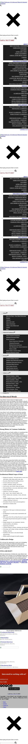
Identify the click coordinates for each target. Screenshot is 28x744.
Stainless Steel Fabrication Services (19, 90)
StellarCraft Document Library (20, 126)
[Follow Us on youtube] (11, 686)
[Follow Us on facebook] (1, 686)
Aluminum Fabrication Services (21, 94)
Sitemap (5, 703)
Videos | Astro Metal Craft (18, 55)
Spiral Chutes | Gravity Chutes (20, 81)
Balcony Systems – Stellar (18, 106)
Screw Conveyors (20, 67)
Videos (4, 707)
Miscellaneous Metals (9, 667)
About (25, 44)
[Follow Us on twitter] (8, 686)
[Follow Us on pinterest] (6, 686)
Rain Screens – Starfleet (19, 120)
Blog (25, 59)
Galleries (23, 49)
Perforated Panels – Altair (18, 118)
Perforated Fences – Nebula (18, 122)
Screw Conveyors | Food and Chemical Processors (19, 69)
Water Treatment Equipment (18, 63)
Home (4, 702)
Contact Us (24, 129)
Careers (24, 57)
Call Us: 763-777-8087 (7, 40)
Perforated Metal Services (18, 97)
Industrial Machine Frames (18, 84)
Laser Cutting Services (19, 99)
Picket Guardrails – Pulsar (18, 112)
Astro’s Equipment (21, 53)
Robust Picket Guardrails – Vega (19, 115)
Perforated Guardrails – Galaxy (20, 109)
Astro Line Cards (21, 51)
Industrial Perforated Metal (17, 65)
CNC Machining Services (19, 103)
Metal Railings (6, 639)
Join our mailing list (14, 688)
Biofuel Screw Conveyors (23, 73)
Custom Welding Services (18, 87)
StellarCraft (23, 105)
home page (19, 471)
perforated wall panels (13, 562)
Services (25, 86)
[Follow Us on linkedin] (3, 686)
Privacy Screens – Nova (19, 123)
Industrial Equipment (20, 61)
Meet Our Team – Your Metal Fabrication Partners (19, 46)
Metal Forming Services (19, 101)
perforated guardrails (15, 561)
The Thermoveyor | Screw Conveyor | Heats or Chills (18, 77)
